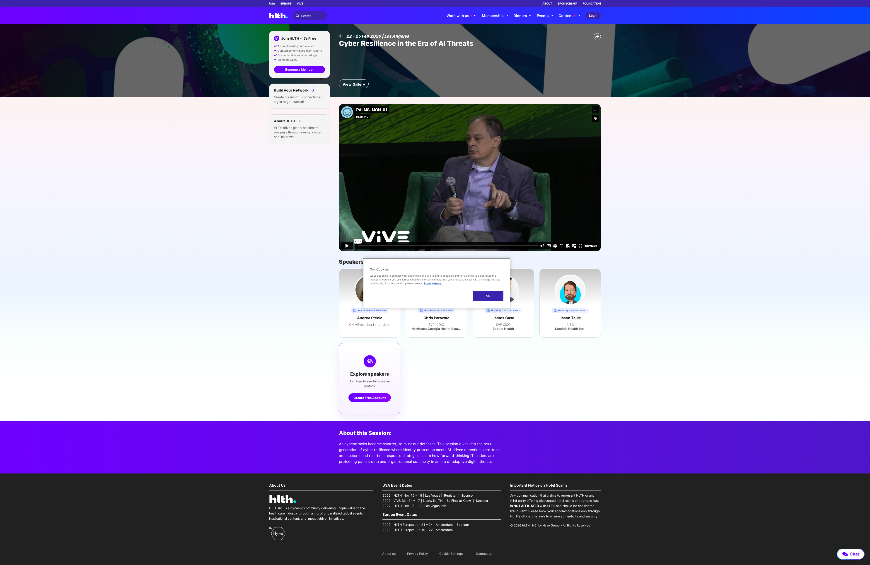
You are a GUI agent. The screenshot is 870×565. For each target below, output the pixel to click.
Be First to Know (459, 500)
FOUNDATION (592, 3)
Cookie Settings (451, 553)
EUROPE (285, 3)
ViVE (300, 3)
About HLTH (285, 121)
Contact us (484, 553)
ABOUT (547, 3)
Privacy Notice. (433, 283)
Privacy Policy (417, 553)
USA (272, 3)
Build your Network (291, 90)
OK (488, 295)
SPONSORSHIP (567, 3)
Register (450, 495)
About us (389, 553)
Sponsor (467, 495)
